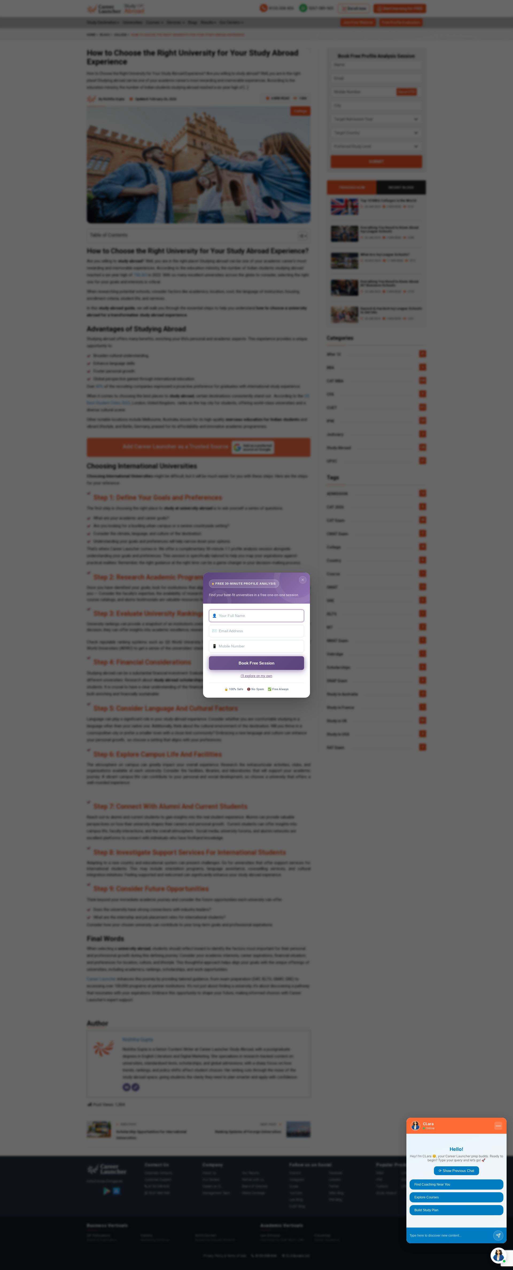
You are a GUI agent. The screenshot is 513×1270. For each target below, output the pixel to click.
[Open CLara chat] (499, 1256)
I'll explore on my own (256, 676)
